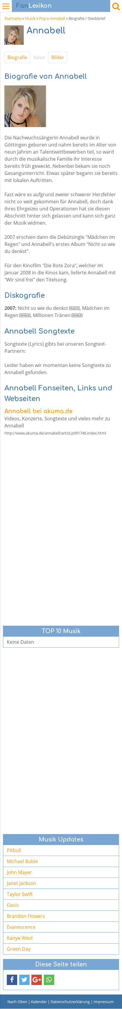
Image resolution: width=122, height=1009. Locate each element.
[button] (12, 980)
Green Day (18, 949)
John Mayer (19, 872)
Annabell (57, 18)
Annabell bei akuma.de (38, 411)
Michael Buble (22, 861)
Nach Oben (17, 1001)
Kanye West (20, 938)
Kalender (39, 1001)
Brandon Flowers (26, 916)
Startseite (12, 18)
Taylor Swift (20, 894)
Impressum (104, 1001)
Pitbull (14, 850)
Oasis (13, 905)
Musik (30, 18)
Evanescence (21, 927)
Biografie (17, 57)
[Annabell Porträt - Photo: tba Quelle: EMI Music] (15, 36)
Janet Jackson (21, 883)
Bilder (57, 57)
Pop (42, 18)
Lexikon (34, 5)
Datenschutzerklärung (70, 1001)
